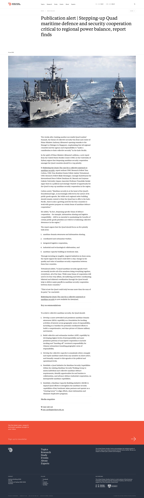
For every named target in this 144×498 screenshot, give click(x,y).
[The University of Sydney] (112, 486)
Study (44, 454)
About (44, 460)
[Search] (135, 4)
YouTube (45, 485)
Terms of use (23, 495)
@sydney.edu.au (57, 409)
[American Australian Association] (100, 485)
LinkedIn (45, 482)
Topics (44, 449)
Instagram (45, 483)
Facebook (45, 479)
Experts (45, 463)
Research (46, 452)
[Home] (12, 4)
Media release (51, 10)
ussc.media (46, 409)
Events (44, 457)
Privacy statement (13, 495)
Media (42, 10)
